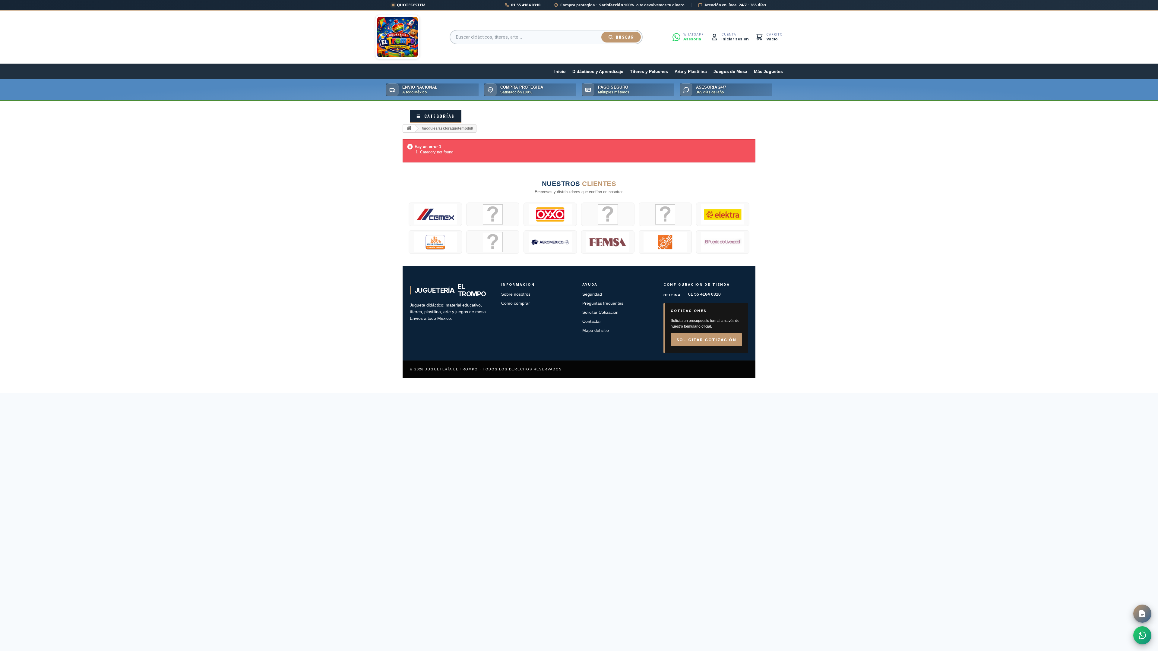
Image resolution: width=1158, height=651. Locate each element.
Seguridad (592, 294)
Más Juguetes (768, 71)
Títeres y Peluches (649, 71)
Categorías (435, 116)
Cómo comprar (515, 303)
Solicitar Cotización (600, 312)
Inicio (560, 71)
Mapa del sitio (595, 330)
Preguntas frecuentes (602, 303)
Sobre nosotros (515, 294)
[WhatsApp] (1142, 635)
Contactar (591, 321)
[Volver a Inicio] (409, 128)
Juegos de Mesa (730, 71)
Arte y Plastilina (691, 71)
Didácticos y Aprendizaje (597, 71)
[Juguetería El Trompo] (397, 37)
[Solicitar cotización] (1142, 614)
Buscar (625, 37)
